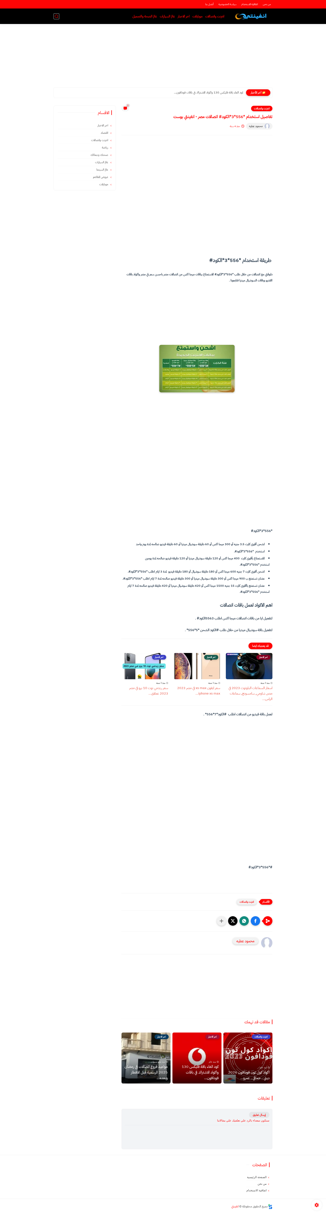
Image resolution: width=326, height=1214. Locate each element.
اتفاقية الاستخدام (249, 4)
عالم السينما (102, 169)
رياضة (105, 147)
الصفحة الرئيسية (257, 1177)
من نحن (267, 4)
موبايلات (197, 16)
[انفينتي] (251, 16)
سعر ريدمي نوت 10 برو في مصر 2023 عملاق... (148, 690)
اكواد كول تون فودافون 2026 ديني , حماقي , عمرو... (249, 1075)
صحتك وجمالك (100, 155)
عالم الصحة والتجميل (144, 16)
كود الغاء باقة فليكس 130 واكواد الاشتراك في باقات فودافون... (208, 92)
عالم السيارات (167, 16)
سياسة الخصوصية (227, 4)
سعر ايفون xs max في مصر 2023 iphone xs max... (198, 690)
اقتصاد (105, 133)
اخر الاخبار (184, 16)
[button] (255, 921)
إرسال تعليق (259, 1115)
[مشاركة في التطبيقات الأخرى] (221, 921)
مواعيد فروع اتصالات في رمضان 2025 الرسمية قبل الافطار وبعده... (146, 1072)
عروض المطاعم (101, 177)
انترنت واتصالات (214, 16)
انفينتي (235, 1206)
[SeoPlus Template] (270, 1206)
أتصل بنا (209, 4)
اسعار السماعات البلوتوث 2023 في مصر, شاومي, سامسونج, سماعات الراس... (250, 693)
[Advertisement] (163, 58)
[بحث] (56, 16)
